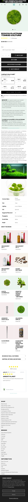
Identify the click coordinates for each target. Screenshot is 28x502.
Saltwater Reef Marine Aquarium (8, 423)
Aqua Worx (3, 443)
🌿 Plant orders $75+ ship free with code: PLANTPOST (14, 1)
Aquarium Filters (5, 416)
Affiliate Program (5, 470)
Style (2, 47)
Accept (13, 490)
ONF (2, 439)
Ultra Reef (3, 452)
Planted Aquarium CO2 (6, 420)
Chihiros (3, 434)
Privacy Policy (11, 487)
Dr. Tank (3, 445)
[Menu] (1, 4)
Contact (3, 468)
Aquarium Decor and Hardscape (8, 412)
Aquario (3, 438)
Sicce (2, 450)
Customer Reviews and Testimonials (9, 472)
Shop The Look (4, 461)
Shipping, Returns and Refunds (11, 359)
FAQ (2, 466)
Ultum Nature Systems (6, 432)
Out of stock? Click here (14, 64)
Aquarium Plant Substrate (7, 414)
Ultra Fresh (3, 447)
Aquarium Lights (5, 418)
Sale (2, 427)
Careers (3, 474)
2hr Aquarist (4, 441)
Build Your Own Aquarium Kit (7, 407)
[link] (13, 389)
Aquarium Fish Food (5, 425)
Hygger (2, 455)
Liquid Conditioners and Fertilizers (9, 421)
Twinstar (3, 436)
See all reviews (13, 393)
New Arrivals (4, 403)
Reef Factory (4, 454)
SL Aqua (3, 448)
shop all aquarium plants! (13, 128)
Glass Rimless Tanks (6, 405)
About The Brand (6, 226)
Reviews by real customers (10, 356)
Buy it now (14, 59)
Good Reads (4, 465)
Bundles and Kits (5, 409)
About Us (3, 463)
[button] (23, 4)
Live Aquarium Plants (6, 411)
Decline (13, 494)
